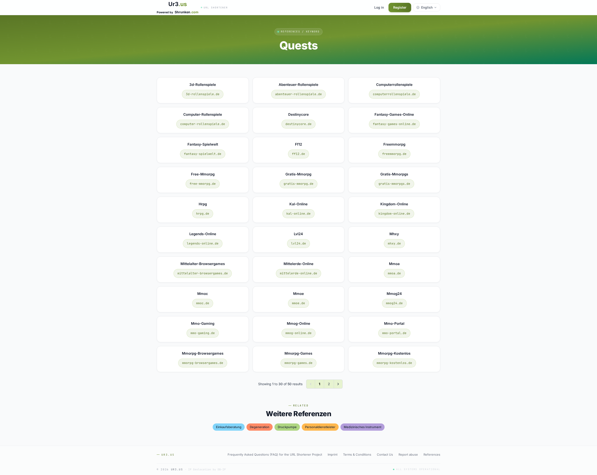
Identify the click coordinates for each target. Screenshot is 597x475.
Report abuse (408, 454)
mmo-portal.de (394, 333)
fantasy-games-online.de (394, 124)
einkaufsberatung (228, 427)
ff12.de (298, 154)
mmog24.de (394, 303)
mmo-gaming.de (203, 333)
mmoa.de (394, 273)
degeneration (259, 427)
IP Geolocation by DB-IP (207, 469)
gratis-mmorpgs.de (394, 184)
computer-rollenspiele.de (202, 124)
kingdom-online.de (394, 214)
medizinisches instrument (362, 427)
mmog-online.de (298, 333)
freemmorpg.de (394, 154)
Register (399, 7)
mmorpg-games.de (298, 363)
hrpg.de (202, 214)
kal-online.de (298, 214)
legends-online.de (203, 243)
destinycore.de (298, 124)
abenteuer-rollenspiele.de (298, 94)
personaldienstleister (320, 427)
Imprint (332, 454)
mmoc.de (202, 303)
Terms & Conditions (357, 454)
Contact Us (385, 454)
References (431, 454)
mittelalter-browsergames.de (202, 273)
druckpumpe (287, 427)
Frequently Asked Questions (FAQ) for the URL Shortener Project (275, 454)
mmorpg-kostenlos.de (394, 363)
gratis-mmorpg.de (298, 184)
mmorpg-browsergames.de (202, 363)
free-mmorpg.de (203, 184)
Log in (379, 7)
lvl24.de (298, 243)
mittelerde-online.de (298, 273)
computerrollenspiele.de (394, 94)
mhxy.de (394, 243)
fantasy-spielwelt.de (202, 154)
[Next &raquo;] (338, 384)
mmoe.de (298, 303)
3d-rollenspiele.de (202, 94)
